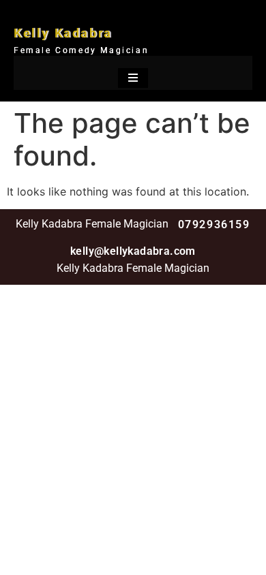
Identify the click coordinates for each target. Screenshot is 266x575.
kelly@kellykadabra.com (133, 251)
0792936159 (214, 224)
